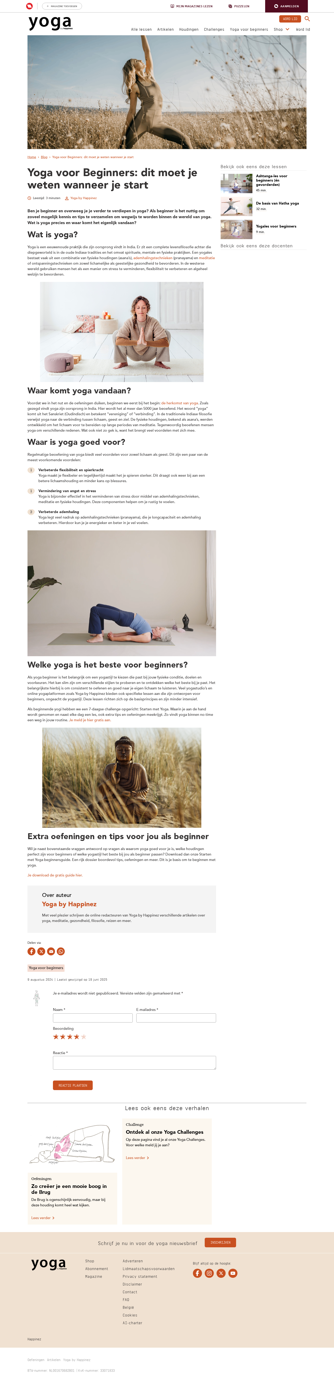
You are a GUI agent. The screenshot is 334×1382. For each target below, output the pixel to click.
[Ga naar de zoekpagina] (307, 19)
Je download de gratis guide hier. (55, 875)
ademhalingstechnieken (152, 258)
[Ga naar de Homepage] (50, 24)
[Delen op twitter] (41, 951)
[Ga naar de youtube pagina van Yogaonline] (232, 1273)
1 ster (56, 1037)
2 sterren (63, 1037)
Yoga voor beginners (46, 968)
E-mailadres (147, 1010)
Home (31, 157)
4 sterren (77, 1037)
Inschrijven (220, 1242)
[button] (286, 6)
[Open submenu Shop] (287, 29)
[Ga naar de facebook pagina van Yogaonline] (197, 1273)
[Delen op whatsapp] (61, 951)
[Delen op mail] (51, 951)
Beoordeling (63, 1029)
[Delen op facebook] (31, 951)
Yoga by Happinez (83, 198)
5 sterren (84, 1037)
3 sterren (70, 1037)
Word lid (290, 18)
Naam (59, 1010)
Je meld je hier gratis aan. (90, 720)
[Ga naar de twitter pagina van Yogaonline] (221, 1273)
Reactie (60, 1053)
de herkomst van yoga (179, 403)
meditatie (207, 258)
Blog (44, 157)
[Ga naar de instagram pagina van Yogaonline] (209, 1273)
